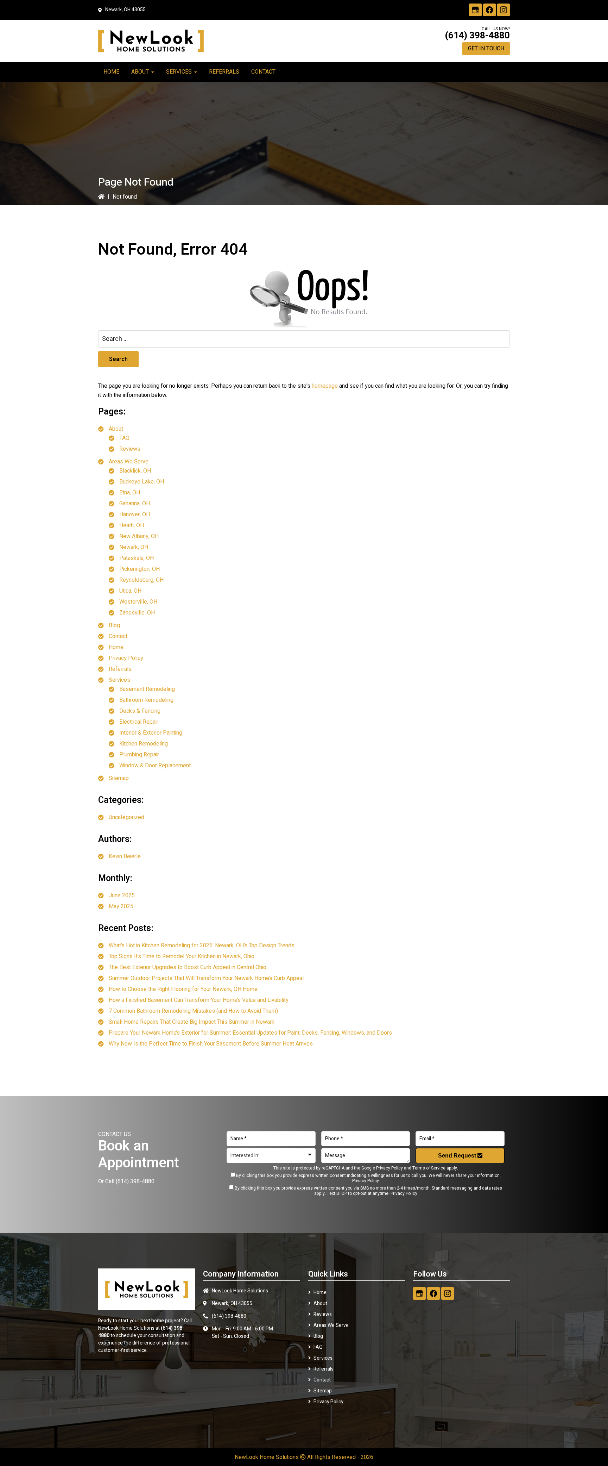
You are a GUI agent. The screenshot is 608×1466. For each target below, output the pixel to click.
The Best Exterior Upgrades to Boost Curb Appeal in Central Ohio (187, 967)
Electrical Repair (138, 722)
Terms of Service (428, 1168)
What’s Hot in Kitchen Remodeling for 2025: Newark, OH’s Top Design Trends (201, 945)
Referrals (120, 669)
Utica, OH (130, 591)
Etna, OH (129, 492)
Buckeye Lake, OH (141, 482)
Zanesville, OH (137, 613)
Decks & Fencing (139, 711)
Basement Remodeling (147, 689)
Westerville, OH (138, 602)
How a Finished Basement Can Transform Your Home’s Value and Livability (199, 1000)
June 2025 (122, 895)
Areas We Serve (128, 461)
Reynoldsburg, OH (141, 580)
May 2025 (121, 906)
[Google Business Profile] (475, 10)
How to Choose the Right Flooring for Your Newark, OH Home (183, 989)
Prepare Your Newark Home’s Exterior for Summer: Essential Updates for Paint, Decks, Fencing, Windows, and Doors (250, 1033)
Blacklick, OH (135, 471)
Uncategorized (126, 817)
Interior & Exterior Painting (150, 733)
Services (119, 680)
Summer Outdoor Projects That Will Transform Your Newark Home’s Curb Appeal (206, 978)
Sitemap (119, 778)
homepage (325, 386)
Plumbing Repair (139, 754)
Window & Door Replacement (155, 765)
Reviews (129, 449)
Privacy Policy (126, 658)
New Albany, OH (139, 536)
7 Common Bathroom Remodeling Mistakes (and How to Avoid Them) (193, 1011)
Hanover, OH (134, 514)
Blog (114, 625)
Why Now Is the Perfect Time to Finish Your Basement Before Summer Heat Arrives (211, 1044)
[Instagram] (503, 10)
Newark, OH (133, 547)
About (116, 429)
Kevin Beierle (125, 856)
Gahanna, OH (134, 503)
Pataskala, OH (136, 558)
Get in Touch (486, 48)
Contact (118, 636)
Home (116, 647)
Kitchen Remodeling (143, 744)
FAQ (124, 438)
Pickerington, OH (139, 569)
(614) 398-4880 (477, 35)
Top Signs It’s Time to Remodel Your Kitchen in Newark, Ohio (181, 956)
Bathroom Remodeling (146, 700)
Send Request (457, 1156)
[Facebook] (489, 10)
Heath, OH (131, 525)
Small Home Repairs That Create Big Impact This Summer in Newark (191, 1022)
